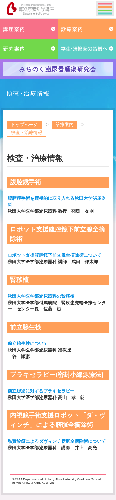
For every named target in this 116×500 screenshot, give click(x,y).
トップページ (24, 124)
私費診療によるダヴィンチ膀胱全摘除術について (57, 441)
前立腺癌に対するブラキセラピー (41, 391)
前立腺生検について (28, 343)
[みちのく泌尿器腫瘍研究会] (58, 74)
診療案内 (64, 124)
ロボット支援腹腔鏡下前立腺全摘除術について (54, 255)
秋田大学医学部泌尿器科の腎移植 (41, 296)
